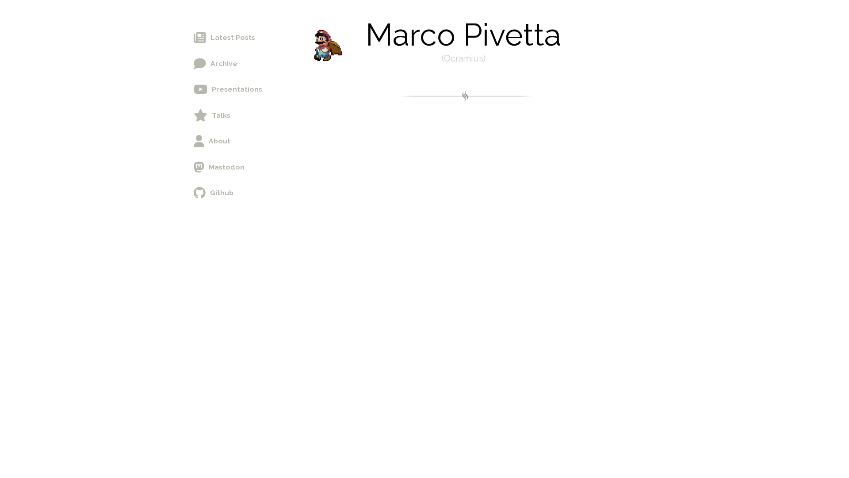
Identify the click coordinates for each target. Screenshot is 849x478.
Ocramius (463, 58)
